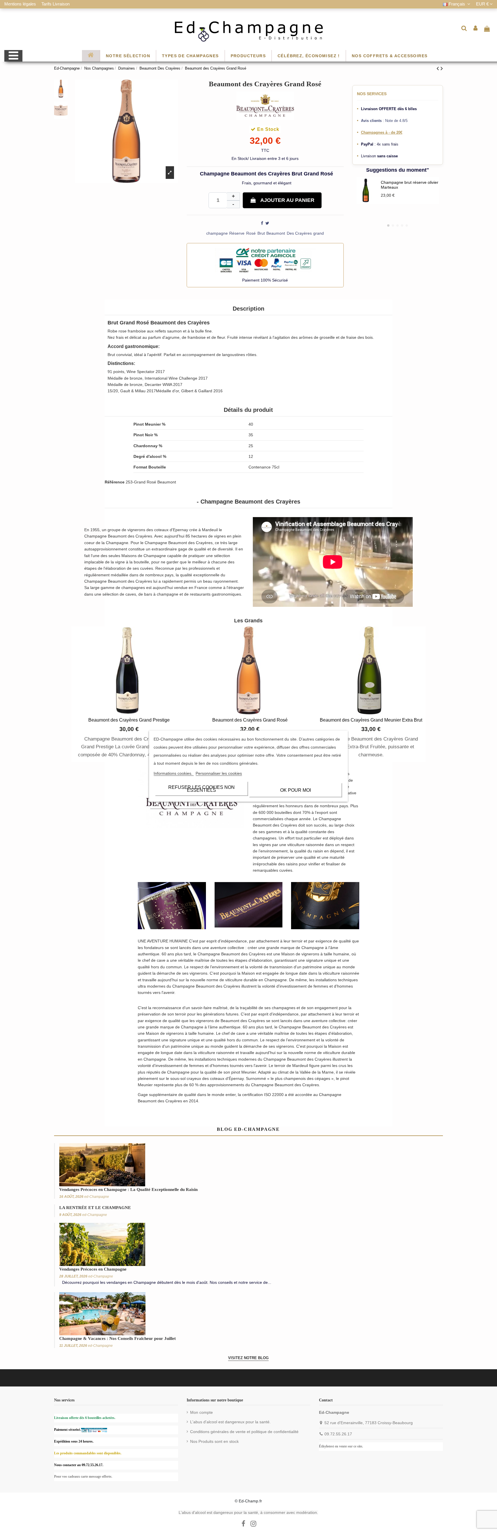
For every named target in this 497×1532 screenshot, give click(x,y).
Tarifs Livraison (55, 3)
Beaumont (275, 233)
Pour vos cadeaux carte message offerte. (83, 1476)
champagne (217, 233)
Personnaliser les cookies (219, 773)
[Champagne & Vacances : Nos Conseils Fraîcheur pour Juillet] (102, 1313)
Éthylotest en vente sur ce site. (341, 1446)
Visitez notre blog (248, 1358)
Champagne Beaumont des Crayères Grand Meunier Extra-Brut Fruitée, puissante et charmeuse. (371, 746)
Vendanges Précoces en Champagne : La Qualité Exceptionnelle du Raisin (128, 1189)
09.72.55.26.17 (338, 1434)
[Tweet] (267, 223)
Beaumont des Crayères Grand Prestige (129, 720)
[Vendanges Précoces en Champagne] (102, 1244)
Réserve (236, 233)
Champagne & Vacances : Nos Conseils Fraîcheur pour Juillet (117, 1338)
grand (318, 233)
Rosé (251, 233)
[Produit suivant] (442, 68)
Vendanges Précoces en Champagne (93, 1269)
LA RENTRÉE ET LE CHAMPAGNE (95, 1207)
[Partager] (262, 223)
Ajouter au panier (287, 200)
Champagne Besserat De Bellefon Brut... (404, 190)
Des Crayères (299, 233)
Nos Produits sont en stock (214, 1441)
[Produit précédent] (439, 68)
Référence (115, 482)
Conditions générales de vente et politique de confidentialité (244, 1431)
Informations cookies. (174, 773)
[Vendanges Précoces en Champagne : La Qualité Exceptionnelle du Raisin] (102, 1164)
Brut (261, 233)
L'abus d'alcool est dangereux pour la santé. (230, 1422)
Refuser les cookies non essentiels (201, 788)
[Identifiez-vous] (475, 28)
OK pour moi (295, 789)
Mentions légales (20, 3)
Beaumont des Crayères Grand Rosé (250, 720)
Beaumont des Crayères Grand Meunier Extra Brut (371, 720)
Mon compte (201, 1412)
